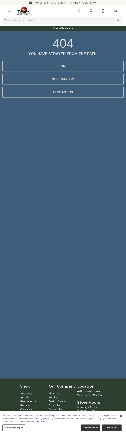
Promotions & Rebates (28, 403)
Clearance (26, 409)
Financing (55, 393)
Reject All (111, 427)
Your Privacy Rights (13, 427)
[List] (78, 11)
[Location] (91, 11)
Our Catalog (63, 79)
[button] (9, 11)
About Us (54, 405)
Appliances (27, 393)
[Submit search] (118, 20)
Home (63, 66)
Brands (24, 397)
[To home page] (23, 10)
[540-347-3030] (103, 11)
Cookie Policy (40, 421)
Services (54, 397)
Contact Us (63, 92)
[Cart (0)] (115, 11)
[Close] (121, 416)
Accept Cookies (90, 427)
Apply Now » (88, 2)
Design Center (57, 401)
